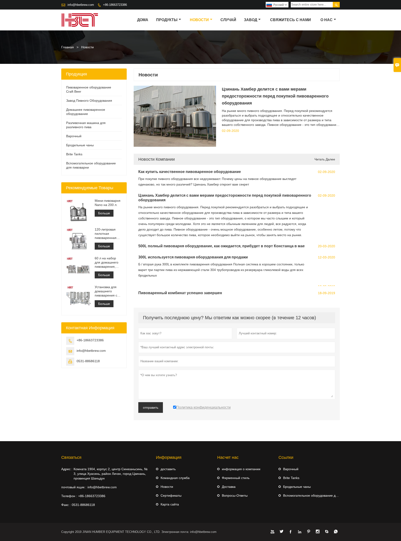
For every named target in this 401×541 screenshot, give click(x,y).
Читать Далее (324, 159)
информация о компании (241, 469)
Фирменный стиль (235, 478)
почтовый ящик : (73, 487)
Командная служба (175, 478)
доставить (168, 469)
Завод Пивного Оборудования (89, 100)
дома (142, 20)
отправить (150, 407)
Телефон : (69, 496)
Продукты (167, 20)
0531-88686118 (88, 361)
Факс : (66, 505)
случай (228, 20)
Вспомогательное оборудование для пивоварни (319, 495)
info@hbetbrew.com (81, 5)
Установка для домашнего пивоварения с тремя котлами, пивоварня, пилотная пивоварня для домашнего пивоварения (106, 291)
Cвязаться (71, 457)
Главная (67, 47)
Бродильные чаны (80, 145)
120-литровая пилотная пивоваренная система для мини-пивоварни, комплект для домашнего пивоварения (108, 234)
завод (250, 20)
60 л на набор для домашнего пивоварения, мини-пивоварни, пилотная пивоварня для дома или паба (108, 262)
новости (199, 20)
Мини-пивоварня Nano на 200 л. (107, 203)
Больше (104, 213)
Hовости (167, 487)
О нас (326, 20)
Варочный (73, 136)
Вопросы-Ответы (235, 495)
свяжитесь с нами (290, 20)
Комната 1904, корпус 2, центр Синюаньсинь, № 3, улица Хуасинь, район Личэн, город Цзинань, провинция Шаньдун (111, 473)
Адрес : (66, 469)
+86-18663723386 (115, 5)
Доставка (229, 487)
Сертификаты (171, 495)
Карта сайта (170, 504)
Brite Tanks (74, 154)
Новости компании (156, 159)
